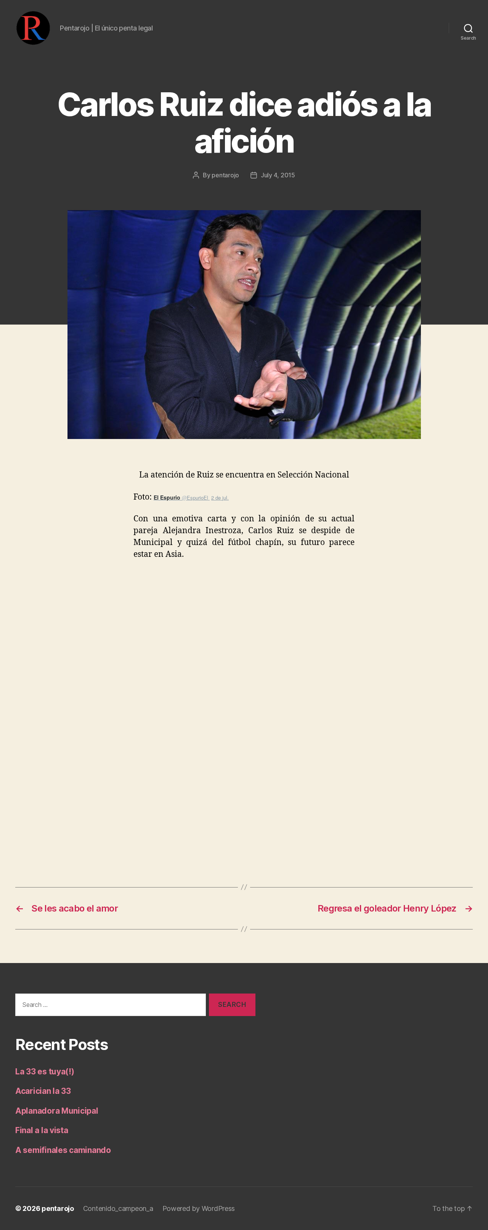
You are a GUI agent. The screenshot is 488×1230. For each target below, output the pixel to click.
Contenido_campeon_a (118, 1208)
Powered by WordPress (198, 1208)
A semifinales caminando (63, 1150)
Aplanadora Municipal (56, 1111)
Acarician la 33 (43, 1091)
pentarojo (225, 175)
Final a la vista (41, 1130)
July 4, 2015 (278, 175)
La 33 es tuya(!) (44, 1071)
